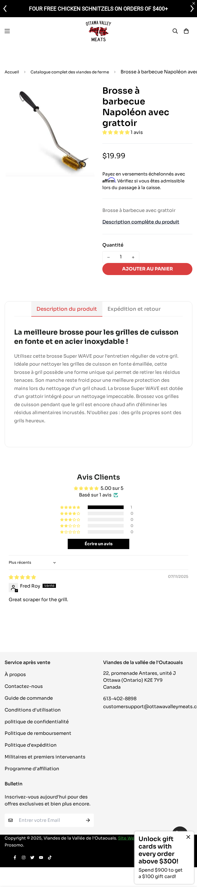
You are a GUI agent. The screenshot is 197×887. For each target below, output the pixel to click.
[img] (22, 577)
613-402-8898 (119, 698)
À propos (15, 674)
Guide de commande (29, 698)
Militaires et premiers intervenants (45, 757)
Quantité (112, 245)
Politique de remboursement (38, 733)
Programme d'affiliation (32, 769)
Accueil (12, 72)
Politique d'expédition (31, 745)
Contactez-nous (24, 686)
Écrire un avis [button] (99, 544)
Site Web (127, 838)
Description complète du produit (140, 222)
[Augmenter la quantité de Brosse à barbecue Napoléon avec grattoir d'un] (133, 257)
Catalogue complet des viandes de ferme (70, 72)
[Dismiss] (188, 837)
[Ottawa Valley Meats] (98, 31)
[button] (116, 132)
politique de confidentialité (37, 722)
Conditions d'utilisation (33, 710)
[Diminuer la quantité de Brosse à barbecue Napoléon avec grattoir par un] (108, 257)
